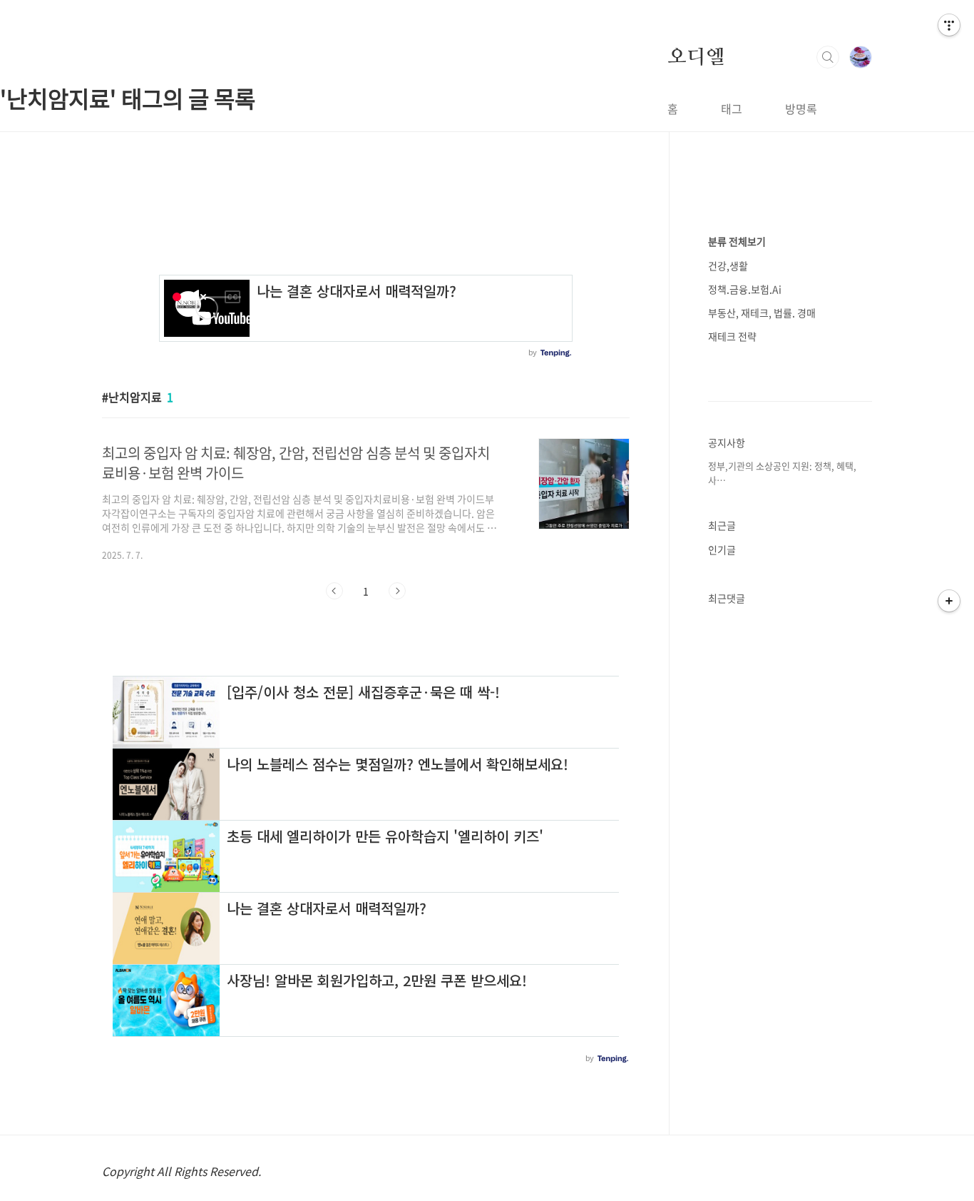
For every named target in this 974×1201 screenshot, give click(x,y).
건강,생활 (728, 265)
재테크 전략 (732, 336)
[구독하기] (949, 601)
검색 (828, 57)
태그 (731, 108)
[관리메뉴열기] (949, 25)
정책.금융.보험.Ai (744, 289)
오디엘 (695, 56)
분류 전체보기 (737, 241)
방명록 (801, 108)
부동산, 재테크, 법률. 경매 (762, 312)
